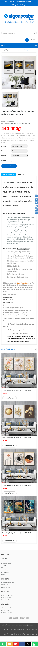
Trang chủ (4, 50)
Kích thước (4, 146)
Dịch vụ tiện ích (5, 610)
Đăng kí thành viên (6, 587)
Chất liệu (3, 155)
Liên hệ (3, 574)
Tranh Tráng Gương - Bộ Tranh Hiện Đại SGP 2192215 (16, 390)
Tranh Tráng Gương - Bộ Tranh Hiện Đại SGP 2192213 (16, 485)
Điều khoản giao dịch (6, 608)
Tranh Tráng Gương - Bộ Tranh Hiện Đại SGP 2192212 (16, 533)
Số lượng (3, 160)
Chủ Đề (3, 567)
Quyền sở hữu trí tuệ (6, 612)
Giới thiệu (3, 561)
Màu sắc (3, 151)
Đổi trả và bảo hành (6, 585)
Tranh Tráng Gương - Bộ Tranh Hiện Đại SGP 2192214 (16, 437)
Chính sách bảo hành (6, 599)
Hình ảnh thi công (5, 572)
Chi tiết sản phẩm (8, 174)
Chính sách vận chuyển (7, 595)
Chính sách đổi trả (6, 597)
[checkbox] (21, 337)
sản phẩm (33, 40)
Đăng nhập (16, 5)
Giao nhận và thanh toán (7, 582)
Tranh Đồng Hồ (5, 570)
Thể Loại (3, 565)
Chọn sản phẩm (9, 398)
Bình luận (21, 174)
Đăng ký (24, 5)
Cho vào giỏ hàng (9, 166)
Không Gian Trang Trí (6, 563)
